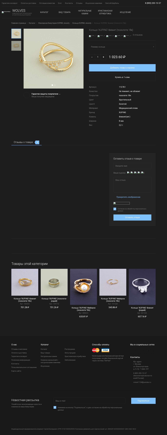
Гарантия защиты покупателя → (46, 94)
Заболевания (70, 360)
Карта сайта (16, 371)
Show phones (162, 3)
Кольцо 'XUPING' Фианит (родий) (142, 309)
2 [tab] (55, 85)
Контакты (69, 3)
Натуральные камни (85, 12)
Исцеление (125, 12)
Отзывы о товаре (26, 142)
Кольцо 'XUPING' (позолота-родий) (54, 299)
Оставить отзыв (132, 217)
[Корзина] (163, 12)
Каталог (44, 12)
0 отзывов (137, 35)
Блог (60, 3)
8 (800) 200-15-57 (153, 3)
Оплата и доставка (28, 3)
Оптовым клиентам (47, 3)
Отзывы (79, 3)
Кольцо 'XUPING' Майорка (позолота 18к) (83, 309)
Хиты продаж (70, 353)
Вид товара (64, 12)
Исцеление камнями (94, 3)
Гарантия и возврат (10, 3)
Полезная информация (20, 360)
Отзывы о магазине (19, 349)
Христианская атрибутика (105, 12)
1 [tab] (52, 85)
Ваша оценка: (119, 173)
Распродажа (70, 349)
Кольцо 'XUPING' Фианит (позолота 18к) (25, 299)
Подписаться (143, 401)
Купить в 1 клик (122, 77)
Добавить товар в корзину (122, 68)
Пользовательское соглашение (24, 367)
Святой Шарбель (112, 3)
